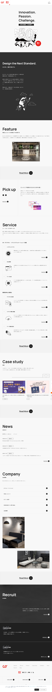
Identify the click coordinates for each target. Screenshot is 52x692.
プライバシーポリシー (32, 686)
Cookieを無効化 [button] (43, 689)
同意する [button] (36, 689)
